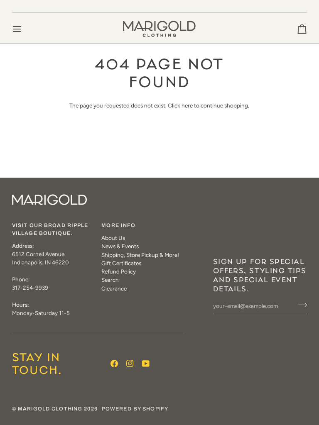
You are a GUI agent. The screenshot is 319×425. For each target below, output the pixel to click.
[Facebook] (114, 363)
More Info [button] (118, 225)
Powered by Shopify (135, 409)
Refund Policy (118, 271)
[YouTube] (146, 363)
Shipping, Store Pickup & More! (140, 255)
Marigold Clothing (50, 409)
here (187, 105)
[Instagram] (130, 363)
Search (110, 279)
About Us (113, 237)
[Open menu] (24, 29)
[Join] (300, 305)
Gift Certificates (121, 263)
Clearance (114, 288)
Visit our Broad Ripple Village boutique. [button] (50, 229)
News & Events (120, 246)
